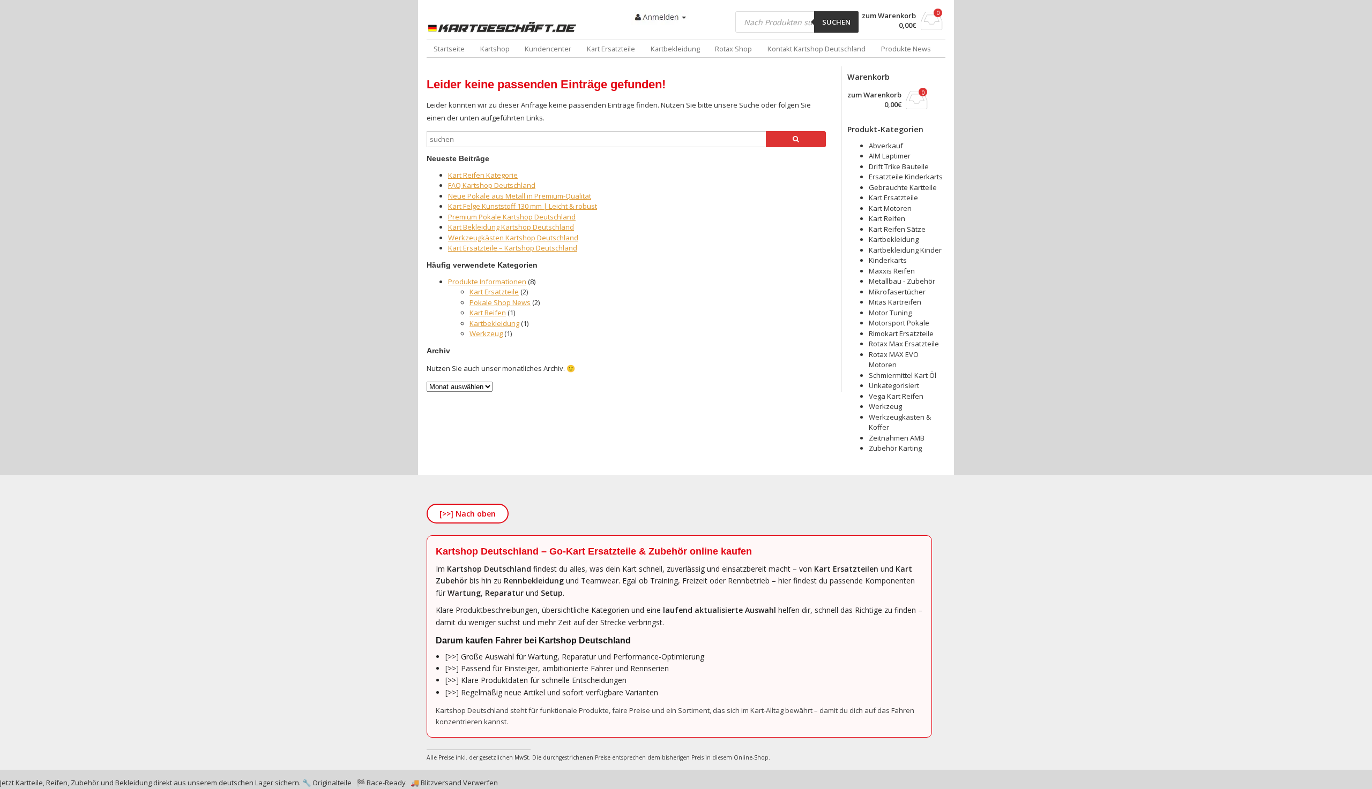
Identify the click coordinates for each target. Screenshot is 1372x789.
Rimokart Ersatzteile (901, 333)
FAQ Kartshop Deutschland (491, 185)
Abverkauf (886, 145)
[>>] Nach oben (467, 514)
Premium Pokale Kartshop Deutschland (512, 217)
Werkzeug (486, 333)
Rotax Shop (733, 49)
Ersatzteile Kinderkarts (906, 176)
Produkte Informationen (487, 281)
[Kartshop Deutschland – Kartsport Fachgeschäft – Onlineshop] (504, 27)
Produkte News (906, 49)
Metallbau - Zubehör (902, 281)
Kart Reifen (487, 312)
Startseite (449, 49)
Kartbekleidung (675, 49)
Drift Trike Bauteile (899, 166)
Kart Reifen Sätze (897, 229)
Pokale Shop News (500, 302)
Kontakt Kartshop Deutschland (816, 49)
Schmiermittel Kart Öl (902, 375)
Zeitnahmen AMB (896, 438)
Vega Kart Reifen (896, 396)
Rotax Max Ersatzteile (904, 343)
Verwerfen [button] (480, 782)
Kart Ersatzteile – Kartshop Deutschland (512, 248)
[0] (931, 27)
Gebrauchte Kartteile (903, 187)
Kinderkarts (888, 260)
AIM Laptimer (890, 156)
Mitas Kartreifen (895, 302)
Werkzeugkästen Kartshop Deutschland (513, 237)
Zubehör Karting (895, 448)
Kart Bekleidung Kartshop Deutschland (511, 227)
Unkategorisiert (894, 385)
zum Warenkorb (889, 15)
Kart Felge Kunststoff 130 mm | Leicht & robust (522, 206)
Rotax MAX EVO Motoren (894, 360)
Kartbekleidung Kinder (905, 250)
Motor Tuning (890, 312)
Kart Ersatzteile (611, 49)
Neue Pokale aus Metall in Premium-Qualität (519, 196)
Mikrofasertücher (897, 292)
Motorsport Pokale (899, 323)
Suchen (836, 22)
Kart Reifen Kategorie (483, 175)
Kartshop (495, 49)
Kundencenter (548, 49)
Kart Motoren (890, 208)
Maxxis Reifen (892, 271)
